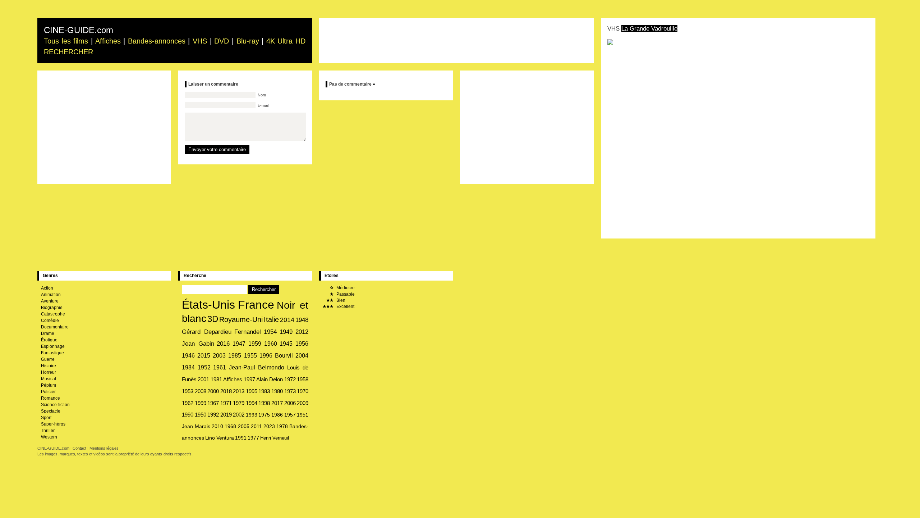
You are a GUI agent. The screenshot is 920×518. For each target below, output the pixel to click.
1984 (188, 367)
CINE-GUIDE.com (78, 30)
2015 (203, 356)
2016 (223, 343)
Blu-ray (247, 41)
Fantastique (52, 352)
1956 (301, 343)
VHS (200, 41)
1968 (230, 426)
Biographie (52, 307)
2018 (226, 391)
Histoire (48, 365)
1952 (204, 367)
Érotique (49, 339)
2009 (302, 403)
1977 (253, 438)
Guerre (48, 359)
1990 (187, 415)
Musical (48, 378)
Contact (79, 448)
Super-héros (53, 424)
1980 (277, 391)
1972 (290, 379)
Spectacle (50, 411)
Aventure (50, 301)
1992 (213, 415)
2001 (203, 379)
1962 (187, 403)
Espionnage (53, 346)
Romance (50, 398)
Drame (47, 333)
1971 (226, 403)
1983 (264, 391)
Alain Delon (269, 379)
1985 (234, 356)
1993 (251, 415)
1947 (239, 343)
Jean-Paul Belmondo (257, 367)
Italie (271, 319)
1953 (187, 391)
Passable (345, 294)
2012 (301, 331)
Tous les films (66, 41)
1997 (249, 379)
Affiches (108, 41)
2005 (243, 426)
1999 (200, 403)
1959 (254, 343)
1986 (277, 415)
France (256, 304)
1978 (282, 426)
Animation (51, 294)
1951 (302, 415)
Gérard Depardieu (206, 331)
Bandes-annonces (156, 41)
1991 (241, 438)
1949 (286, 331)
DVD (221, 41)
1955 (250, 356)
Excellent (344, 306)
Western (49, 437)
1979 (238, 403)
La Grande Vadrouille (649, 28)
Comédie (50, 320)
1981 (216, 379)
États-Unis (208, 304)
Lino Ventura (219, 438)
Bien (340, 300)
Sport (46, 417)
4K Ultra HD (285, 41)
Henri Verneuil (274, 438)
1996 (265, 356)
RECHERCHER (68, 52)
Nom (261, 95)
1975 (264, 415)
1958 (302, 379)
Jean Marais (196, 426)
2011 (256, 426)
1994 (251, 403)
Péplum (48, 385)
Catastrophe (53, 314)
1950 (200, 415)
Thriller (48, 430)
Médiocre (345, 287)
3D (212, 319)
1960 (270, 343)
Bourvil (284, 356)
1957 (290, 415)
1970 (302, 391)
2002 (238, 415)
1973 (290, 391)
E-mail (262, 105)
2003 (219, 356)
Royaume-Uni (241, 319)
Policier (48, 391)
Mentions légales (104, 448)
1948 (301, 319)
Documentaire (55, 327)
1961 (219, 367)
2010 (217, 426)
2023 (269, 426)
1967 (213, 403)
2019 (226, 415)
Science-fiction (55, 404)
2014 (287, 319)
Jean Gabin (198, 343)
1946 (188, 356)
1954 (270, 331)
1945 (286, 343)
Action (47, 288)
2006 (290, 403)
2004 (301, 356)
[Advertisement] (456, 40)
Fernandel (247, 331)
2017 (277, 403)
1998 (264, 403)
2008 (200, 391)
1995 (251, 391)
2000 (213, 391)
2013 (238, 391)
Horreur (48, 372)
